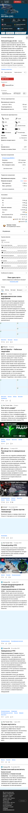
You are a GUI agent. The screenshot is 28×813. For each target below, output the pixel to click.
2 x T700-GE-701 (23, 137)
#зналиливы (4, 535)
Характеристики (8, 72)
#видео (3, 439)
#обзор (15, 396)
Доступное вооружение (8, 189)
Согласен (22, 800)
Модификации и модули (17, 641)
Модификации (6, 231)
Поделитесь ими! (14, 281)
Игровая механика (5, 498)
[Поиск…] (23, 1)
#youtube (3, 441)
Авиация (8, 439)
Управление (14, 711)
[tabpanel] (14, 164)
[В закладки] (10, 401)
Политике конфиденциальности (8, 809)
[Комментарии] (6, 577)
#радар (20, 439)
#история (10, 339)
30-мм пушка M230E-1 (8, 158)
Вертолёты (3, 339)
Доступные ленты (8, 168)
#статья (16, 339)
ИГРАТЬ (17, 2)
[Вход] (26, 1)
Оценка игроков (18, 72)
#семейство (4, 398)
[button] (27, 38)
